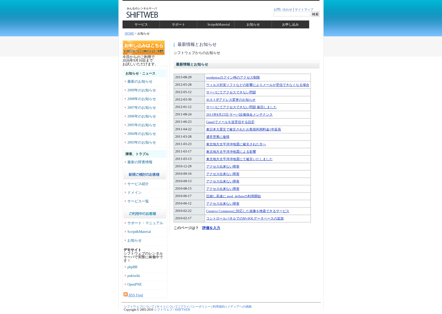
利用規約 (219, 306)
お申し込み (290, 24)
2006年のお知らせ (141, 116)
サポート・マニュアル (145, 223)
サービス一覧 (138, 201)
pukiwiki (133, 276)
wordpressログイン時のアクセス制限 (233, 77)
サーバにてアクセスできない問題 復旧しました (241, 107)
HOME (129, 33)
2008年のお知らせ (141, 99)
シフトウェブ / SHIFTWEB (172, 309)
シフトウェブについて (139, 306)
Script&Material (218, 24)
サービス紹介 (138, 184)
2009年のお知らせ (141, 90)
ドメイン (134, 192)
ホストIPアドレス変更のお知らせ (231, 100)
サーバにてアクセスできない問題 (231, 92)
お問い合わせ (283, 9)
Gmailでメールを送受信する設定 (230, 122)
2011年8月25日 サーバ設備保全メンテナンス (239, 114)
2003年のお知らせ (141, 142)
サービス (141, 24)
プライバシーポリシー (195, 306)
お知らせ (253, 24)
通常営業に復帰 (217, 137)
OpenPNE (134, 284)
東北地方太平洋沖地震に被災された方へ (236, 144)
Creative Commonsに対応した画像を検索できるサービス (247, 211)
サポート (178, 24)
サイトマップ (304, 9)
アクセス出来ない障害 (222, 166)
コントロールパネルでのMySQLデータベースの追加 (245, 218)
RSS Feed (135, 295)
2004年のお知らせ (141, 134)
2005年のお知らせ (141, 125)
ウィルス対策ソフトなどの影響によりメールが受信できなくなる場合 (257, 85)
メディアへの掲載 (239, 306)
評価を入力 (211, 228)
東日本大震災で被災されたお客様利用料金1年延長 (243, 129)
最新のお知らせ (139, 81)
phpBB (132, 267)
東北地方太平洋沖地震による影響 (231, 152)
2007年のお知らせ (141, 108)
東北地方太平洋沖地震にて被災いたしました (239, 159)
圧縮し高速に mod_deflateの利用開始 (233, 196)
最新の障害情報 (139, 162)
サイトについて (167, 306)
